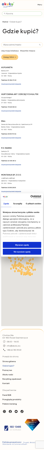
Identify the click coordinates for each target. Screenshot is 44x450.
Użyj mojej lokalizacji (10, 51)
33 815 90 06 (12, 134)
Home (5, 21)
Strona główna (9, 361)
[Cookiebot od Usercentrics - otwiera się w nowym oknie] (31, 196)
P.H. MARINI (6, 148)
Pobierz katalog (9, 404)
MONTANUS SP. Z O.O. (11, 175)
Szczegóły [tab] (17, 203)
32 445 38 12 (12, 161)
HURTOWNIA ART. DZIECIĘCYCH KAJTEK (19, 94)
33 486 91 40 (12, 80)
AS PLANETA (7, 67)
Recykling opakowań (11, 379)
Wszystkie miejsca (27, 51)
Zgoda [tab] (6, 203)
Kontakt (6, 383)
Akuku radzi (7, 374)
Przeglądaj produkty (11, 399)
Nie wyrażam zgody (22, 252)
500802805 (12, 188)
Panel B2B (6, 395)
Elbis (3, 121)
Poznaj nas (7, 370)
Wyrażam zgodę (22, 245)
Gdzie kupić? (8, 366)
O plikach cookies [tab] (33, 203)
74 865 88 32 (12, 107)
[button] (40, 5)
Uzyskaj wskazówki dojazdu (11, 84)
